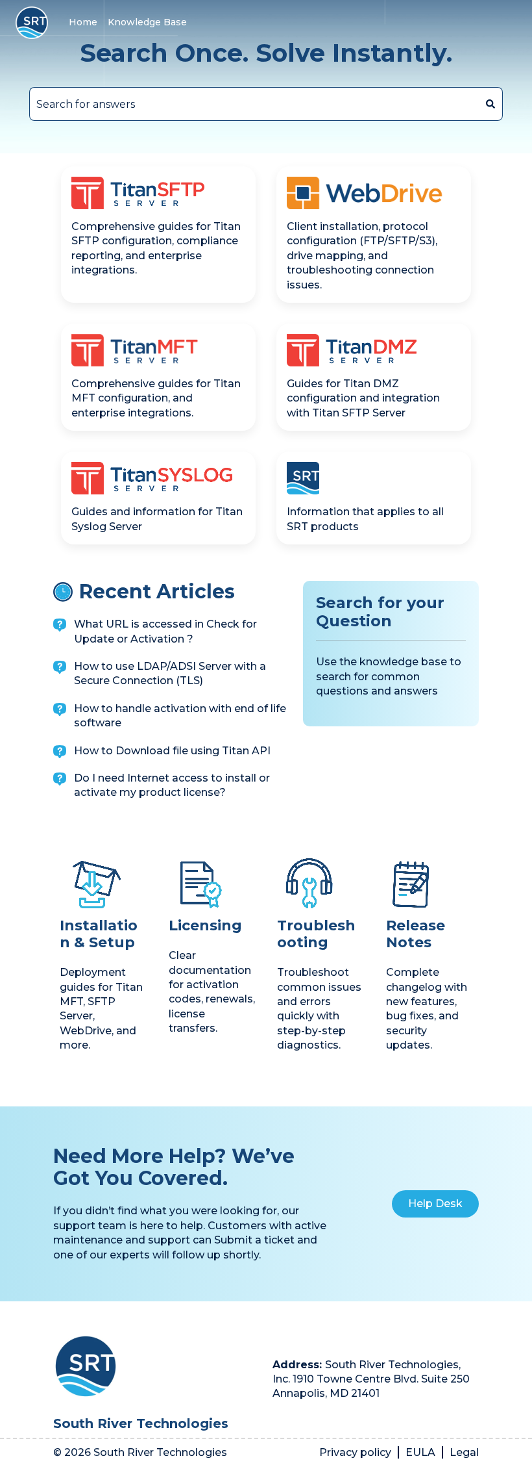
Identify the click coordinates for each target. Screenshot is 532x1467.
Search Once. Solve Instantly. (266, 53)
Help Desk (435, 1203)
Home (83, 22)
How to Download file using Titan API (172, 751)
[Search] (490, 104)
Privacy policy (355, 1452)
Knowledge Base (147, 22)
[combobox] (253, 104)
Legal (464, 1452)
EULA (420, 1452)
